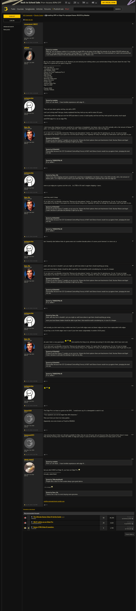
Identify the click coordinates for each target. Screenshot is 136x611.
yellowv (26, 47)
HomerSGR (28, 410)
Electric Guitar (38, 15)
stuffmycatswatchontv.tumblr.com (54, 501)
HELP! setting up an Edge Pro (43, 522)
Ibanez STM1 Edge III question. (43, 527)
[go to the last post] (133, 519)
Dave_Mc (27, 127)
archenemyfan (28, 98)
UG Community (28, 15)
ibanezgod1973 (29, 435)
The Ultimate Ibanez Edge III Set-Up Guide (47, 517)
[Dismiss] (132, 2)
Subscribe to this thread (29, 509)
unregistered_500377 (31, 24)
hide (98, 519)
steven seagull (29, 459)
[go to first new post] (32, 517)
